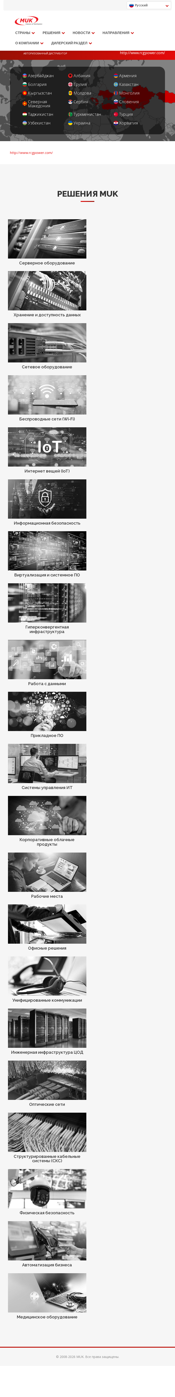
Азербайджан (41, 76)
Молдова (82, 93)
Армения (128, 76)
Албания (82, 76)
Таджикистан (40, 114)
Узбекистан (39, 123)
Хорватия (128, 123)
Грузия (80, 84)
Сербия (81, 102)
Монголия (129, 93)
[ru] (28, 20)
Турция (126, 114)
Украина (82, 123)
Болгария (37, 84)
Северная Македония (39, 104)
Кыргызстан (40, 93)
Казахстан (129, 84)
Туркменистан (87, 114)
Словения (129, 102)
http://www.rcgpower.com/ (142, 52)
